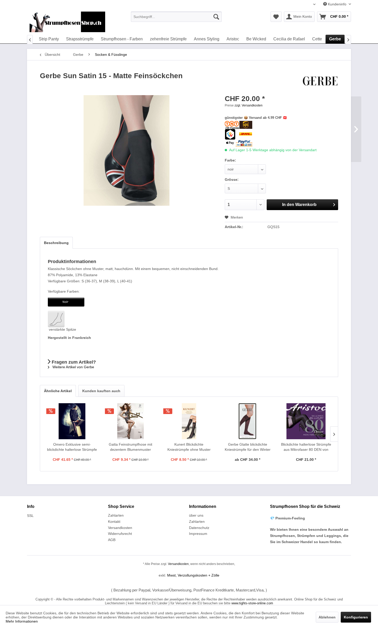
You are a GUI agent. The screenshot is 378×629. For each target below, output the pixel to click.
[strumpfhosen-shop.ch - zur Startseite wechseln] (67, 22)
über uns (196, 515)
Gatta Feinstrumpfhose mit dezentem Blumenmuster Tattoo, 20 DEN (130, 447)
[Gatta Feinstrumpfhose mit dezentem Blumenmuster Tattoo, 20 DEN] (130, 421)
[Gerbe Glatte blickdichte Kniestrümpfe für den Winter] (247, 421)
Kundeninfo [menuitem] (337, 4)
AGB (111, 540)
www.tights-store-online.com (252, 603)
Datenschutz (199, 528)
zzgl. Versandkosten (249, 105)
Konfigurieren (356, 617)
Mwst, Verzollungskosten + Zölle (193, 575)
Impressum (198, 534)
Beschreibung (56, 243)
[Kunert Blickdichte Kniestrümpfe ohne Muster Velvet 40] (189, 421)
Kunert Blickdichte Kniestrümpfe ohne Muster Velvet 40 (189, 447)
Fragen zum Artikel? (73, 362)
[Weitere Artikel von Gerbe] (320, 81)
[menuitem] (176, 17)
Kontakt (114, 521)
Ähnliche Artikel (58, 391)
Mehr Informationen (22, 621)
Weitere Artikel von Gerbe (72, 367)
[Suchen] (216, 17)
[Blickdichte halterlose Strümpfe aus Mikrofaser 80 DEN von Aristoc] (306, 421)
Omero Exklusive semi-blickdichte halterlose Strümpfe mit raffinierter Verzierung (72, 447)
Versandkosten (120, 528)
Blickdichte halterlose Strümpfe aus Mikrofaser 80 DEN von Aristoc (306, 447)
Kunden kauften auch (101, 391)
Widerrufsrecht (120, 534)
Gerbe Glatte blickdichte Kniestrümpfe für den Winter (248, 447)
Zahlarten (116, 515)
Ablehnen (327, 617)
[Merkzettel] (276, 17)
